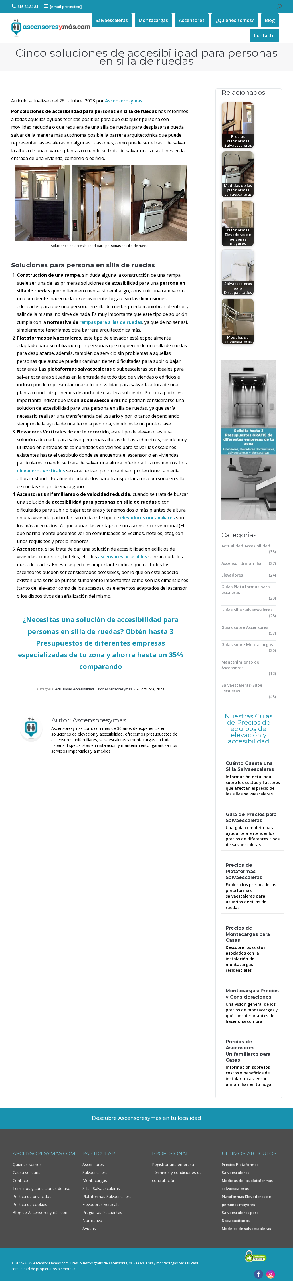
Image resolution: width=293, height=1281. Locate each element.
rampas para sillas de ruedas (111, 322)
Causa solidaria (27, 1172)
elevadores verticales (41, 471)
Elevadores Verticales (102, 1204)
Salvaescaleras (96, 1172)
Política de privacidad (32, 1196)
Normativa (92, 1220)
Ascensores (93, 1164)
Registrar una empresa (173, 1164)
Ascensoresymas (123, 101)
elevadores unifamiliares (147, 517)
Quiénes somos (27, 1164)
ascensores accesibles (122, 556)
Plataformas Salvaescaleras (108, 1196)
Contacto (21, 1180)
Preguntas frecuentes (102, 1212)
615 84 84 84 (27, 6)
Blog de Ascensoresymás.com (41, 1212)
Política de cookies (30, 1204)
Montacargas (94, 1180)
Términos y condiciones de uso (41, 1188)
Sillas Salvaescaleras (101, 1188)
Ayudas (89, 1228)
